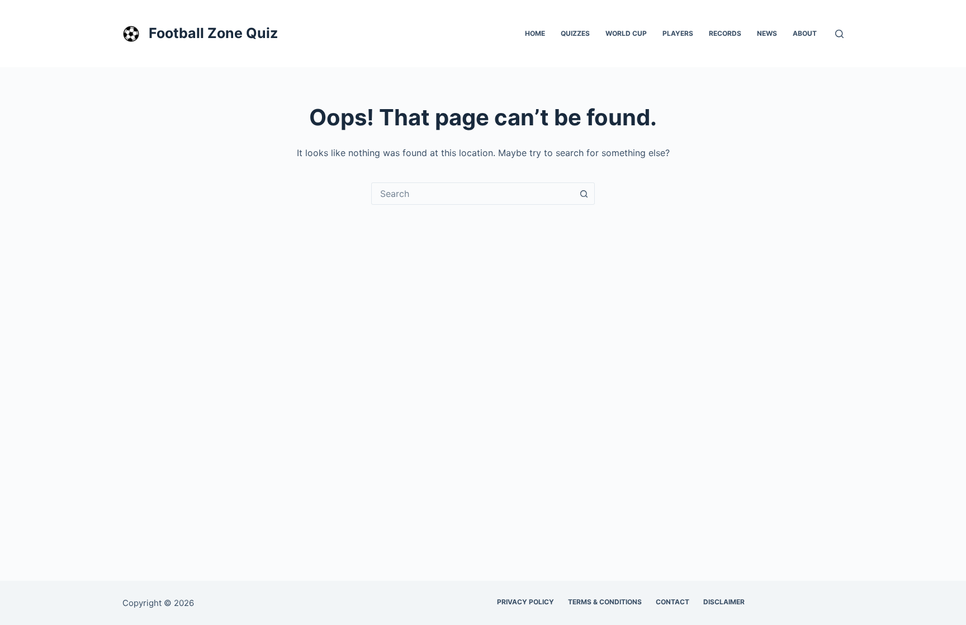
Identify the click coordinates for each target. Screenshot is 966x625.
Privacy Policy (525, 602)
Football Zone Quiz (213, 33)
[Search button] (583, 193)
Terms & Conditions (605, 602)
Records (725, 33)
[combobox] (472, 193)
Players (677, 33)
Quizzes (575, 33)
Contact (672, 602)
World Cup (626, 33)
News (767, 33)
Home (535, 33)
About (805, 33)
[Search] (839, 34)
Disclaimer (724, 602)
